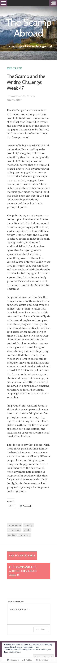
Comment (40, 629)
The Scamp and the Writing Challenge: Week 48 (23, 571)
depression (14, 525)
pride (27, 530)
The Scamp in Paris (22, 555)
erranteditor (14, 99)
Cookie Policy (15, 652)
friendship (14, 530)
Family (28, 525)
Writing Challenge (19, 535)
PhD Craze (14, 68)
